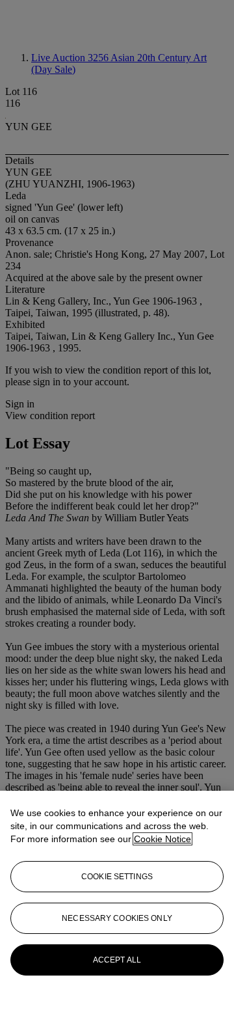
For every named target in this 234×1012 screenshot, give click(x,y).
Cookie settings (117, 876)
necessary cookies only (117, 918)
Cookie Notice (162, 839)
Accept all (117, 959)
